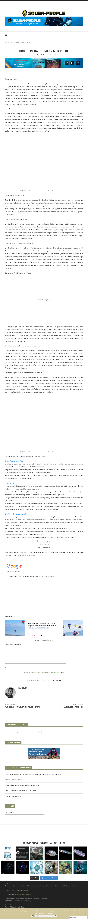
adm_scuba (40, 54)
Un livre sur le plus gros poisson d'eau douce (20, 791)
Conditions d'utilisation (26, 886)
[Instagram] (12, 858)
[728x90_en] (44, 60)
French (74, 917)
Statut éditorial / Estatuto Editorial (66, 886)
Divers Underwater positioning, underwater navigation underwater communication (33, 774)
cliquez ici (49, 640)
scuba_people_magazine (7, 849)
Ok (32, 916)
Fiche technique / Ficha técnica (44, 886)
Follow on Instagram (50, 878)
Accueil (7, 42)
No (36, 916)
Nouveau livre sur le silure (14, 780)
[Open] (7, 853)
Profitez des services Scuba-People (16, 890)
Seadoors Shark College (13, 796)
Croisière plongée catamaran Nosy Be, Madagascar (22, 785)
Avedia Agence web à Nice (25, 894)
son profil (48, 552)
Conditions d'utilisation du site (47, 916)
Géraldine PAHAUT (44, 545)
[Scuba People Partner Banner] (44, 749)
